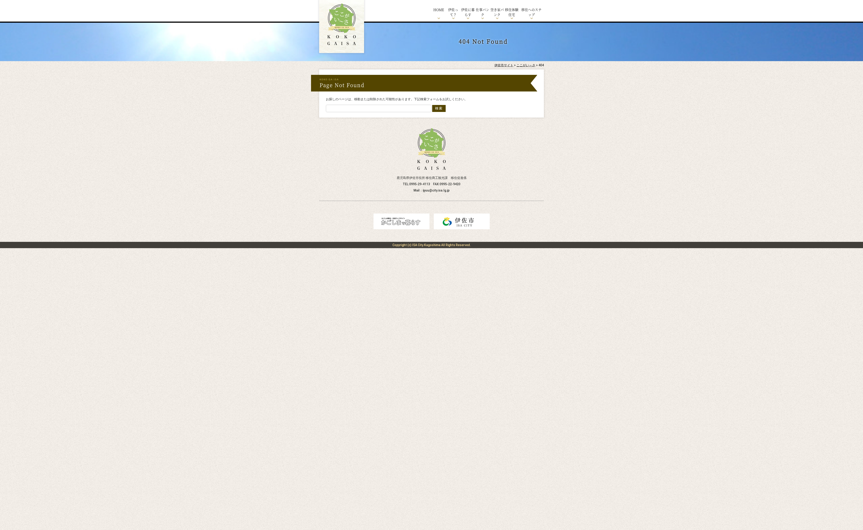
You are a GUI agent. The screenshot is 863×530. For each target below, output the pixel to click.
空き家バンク (497, 12)
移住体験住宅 (511, 12)
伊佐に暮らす (468, 12)
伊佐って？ (453, 12)
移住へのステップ (531, 12)
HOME (438, 9)
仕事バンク (482, 12)
